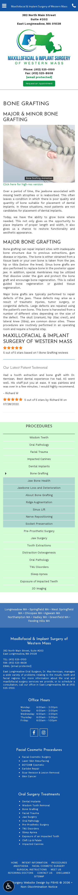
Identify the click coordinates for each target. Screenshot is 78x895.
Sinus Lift (39, 509)
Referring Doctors (20, 873)
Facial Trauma (39, 451)
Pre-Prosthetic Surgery (39, 531)
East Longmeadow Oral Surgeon (22, 671)
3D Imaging (39, 588)
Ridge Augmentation (39, 502)
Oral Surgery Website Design (25, 882)
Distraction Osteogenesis (39, 552)
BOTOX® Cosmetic (33, 765)
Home (14, 862)
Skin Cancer (29, 776)
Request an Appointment (39, 83)
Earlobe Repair (30, 768)
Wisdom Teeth (39, 437)
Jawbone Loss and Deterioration (39, 487)
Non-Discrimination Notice (39, 886)
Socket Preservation (39, 523)
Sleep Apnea (39, 574)
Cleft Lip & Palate (32, 840)
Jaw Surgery (39, 538)
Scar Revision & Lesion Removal (40, 772)
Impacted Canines (39, 459)
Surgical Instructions (32, 869)
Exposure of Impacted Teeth (39, 581)
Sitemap (39, 876)
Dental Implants (39, 466)
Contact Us (44, 873)
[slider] (38, 179)
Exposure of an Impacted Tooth (40, 836)
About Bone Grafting (39, 495)
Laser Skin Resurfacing (35, 761)
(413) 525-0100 (44, 69)
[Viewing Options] (8, 886)
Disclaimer (63, 873)
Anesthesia (21, 866)
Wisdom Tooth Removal (36, 805)
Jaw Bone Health (39, 480)
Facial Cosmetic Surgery (36, 757)
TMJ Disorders (39, 567)
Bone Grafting (39, 473)
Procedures (39, 426)
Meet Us (56, 869)
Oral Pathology (39, 444)
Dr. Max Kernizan (53, 671)
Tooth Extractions (39, 545)
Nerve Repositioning (39, 516)
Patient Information (34, 862)
